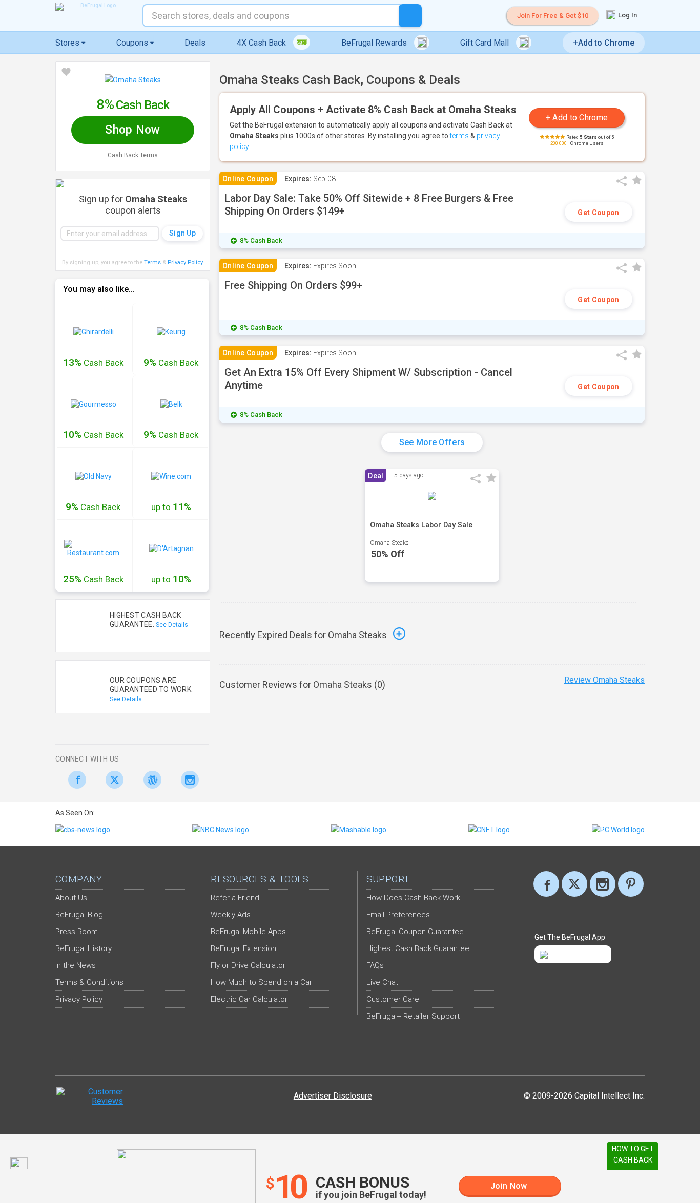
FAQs (375, 965)
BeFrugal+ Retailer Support (413, 1016)
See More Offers (432, 442)
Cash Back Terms (133, 155)
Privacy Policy (186, 262)
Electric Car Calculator (249, 999)
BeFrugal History (83, 948)
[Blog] (149, 780)
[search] (410, 15)
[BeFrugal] (93, 7)
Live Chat (382, 982)
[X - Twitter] (112, 780)
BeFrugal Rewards (375, 43)
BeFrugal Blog (79, 914)
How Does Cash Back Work (413, 897)
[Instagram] (187, 780)
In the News (75, 965)
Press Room (76, 931)
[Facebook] (74, 780)
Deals (194, 43)
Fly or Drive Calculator (248, 965)
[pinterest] (631, 884)
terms (459, 136)
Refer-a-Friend (235, 897)
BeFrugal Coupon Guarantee (415, 931)
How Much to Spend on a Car (261, 982)
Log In (626, 15)
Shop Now (132, 130)
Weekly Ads (231, 914)
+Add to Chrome (603, 43)
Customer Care (392, 999)
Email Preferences (398, 914)
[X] (574, 884)
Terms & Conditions (89, 982)
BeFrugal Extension (243, 948)
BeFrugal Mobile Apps (248, 931)
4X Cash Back (262, 43)
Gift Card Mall (485, 43)
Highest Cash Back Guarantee (417, 948)
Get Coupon (598, 212)
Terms (152, 262)
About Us (71, 897)
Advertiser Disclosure (333, 1096)
